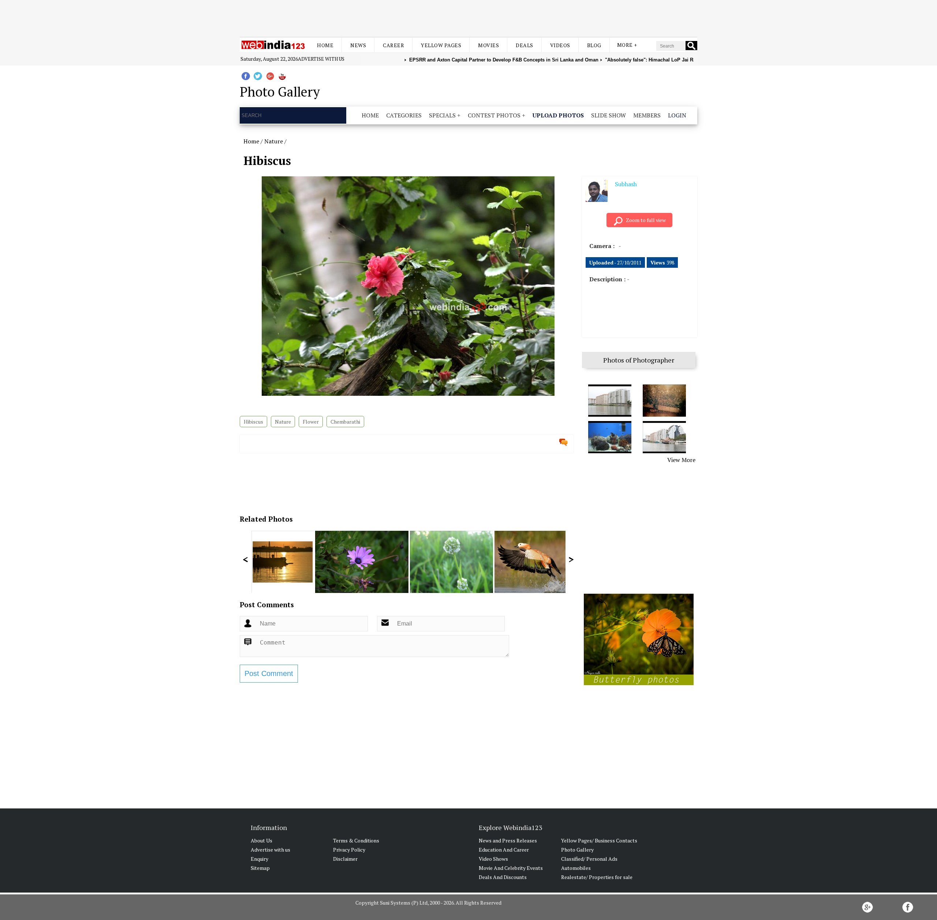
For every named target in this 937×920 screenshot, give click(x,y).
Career (393, 45)
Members (647, 115)
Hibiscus (253, 421)
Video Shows (493, 858)
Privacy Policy (349, 849)
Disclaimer (345, 858)
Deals (524, 45)
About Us (261, 840)
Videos (560, 45)
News (358, 45)
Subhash (626, 184)
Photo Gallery (577, 849)
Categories (404, 115)
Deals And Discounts (503, 877)
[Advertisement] (468, 17)
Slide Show (608, 115)
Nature (273, 141)
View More (681, 460)
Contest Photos (494, 115)
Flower (311, 421)
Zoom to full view (646, 220)
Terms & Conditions (356, 840)
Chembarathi (345, 421)
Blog (594, 45)
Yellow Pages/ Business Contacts (599, 840)
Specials (442, 115)
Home (325, 45)
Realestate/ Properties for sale (596, 877)
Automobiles (576, 867)
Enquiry (259, 858)
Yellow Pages (441, 45)
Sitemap (260, 867)
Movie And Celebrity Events (511, 867)
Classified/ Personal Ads (589, 858)
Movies (488, 45)
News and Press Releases (508, 840)
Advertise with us (321, 59)
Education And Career (504, 849)
